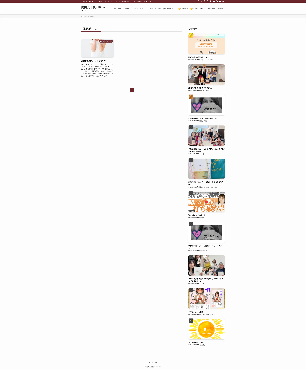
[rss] (217, 1)
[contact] (220, 1)
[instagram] (204, 1)
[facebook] (198, 1)
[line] (210, 1)
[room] (207, 1)
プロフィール (153, 362)
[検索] (223, 1)
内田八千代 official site (93, 8)
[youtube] (213, 1)
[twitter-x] (201, 1)
